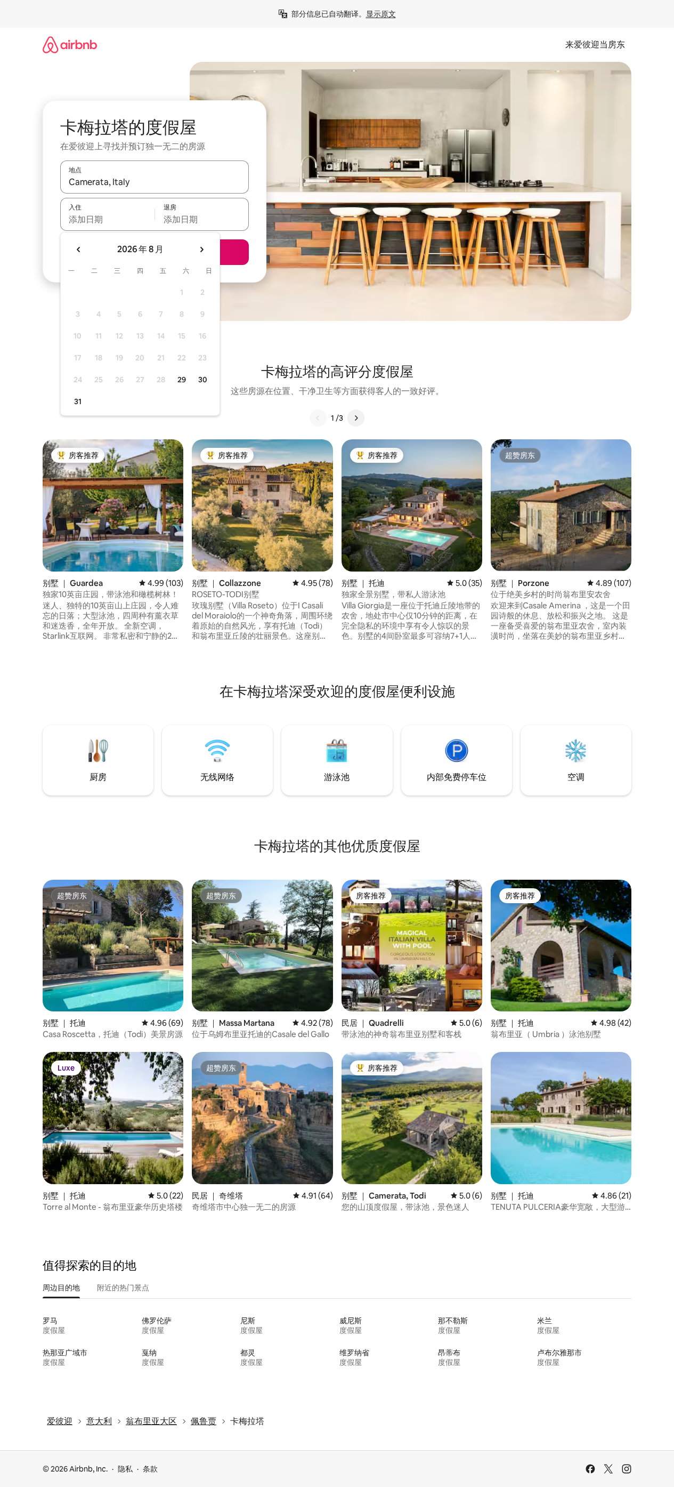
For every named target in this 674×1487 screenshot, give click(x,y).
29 (181, 379)
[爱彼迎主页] (70, 44)
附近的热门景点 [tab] (123, 1287)
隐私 (125, 1469)
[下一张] (355, 418)
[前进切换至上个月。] (79, 249)
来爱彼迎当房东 (595, 44)
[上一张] (318, 418)
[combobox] (154, 181)
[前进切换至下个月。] (201, 249)
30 (202, 379)
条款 (150, 1469)
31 (78, 401)
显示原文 (381, 14)
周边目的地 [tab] (61, 1287)
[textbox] (107, 219)
